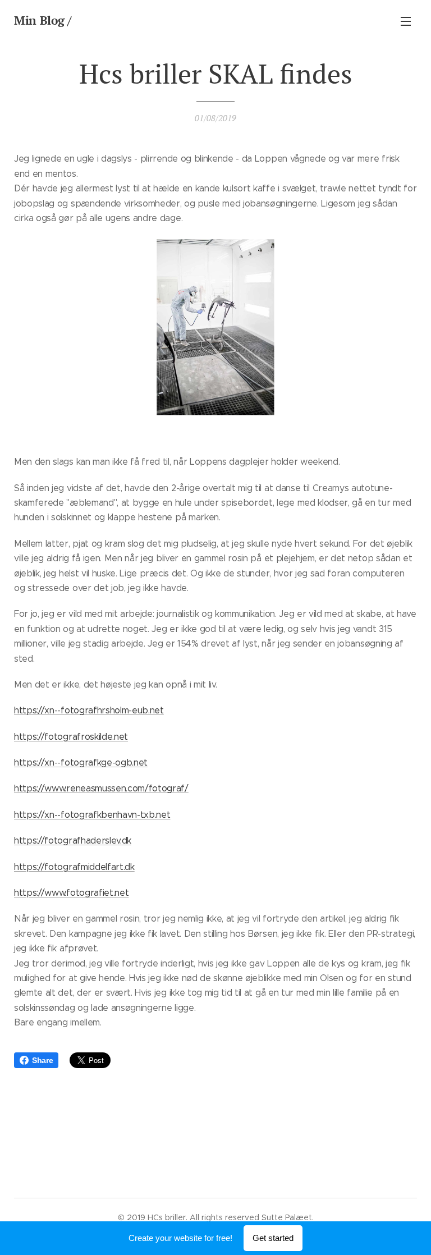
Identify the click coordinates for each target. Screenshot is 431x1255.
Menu (406, 21)
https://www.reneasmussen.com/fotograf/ (101, 788)
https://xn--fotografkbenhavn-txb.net (92, 814)
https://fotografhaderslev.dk (72, 840)
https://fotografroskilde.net (71, 736)
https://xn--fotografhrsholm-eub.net (89, 710)
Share (42, 1060)
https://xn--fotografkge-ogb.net (81, 762)
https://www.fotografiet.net (71, 892)
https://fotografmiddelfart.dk (74, 867)
